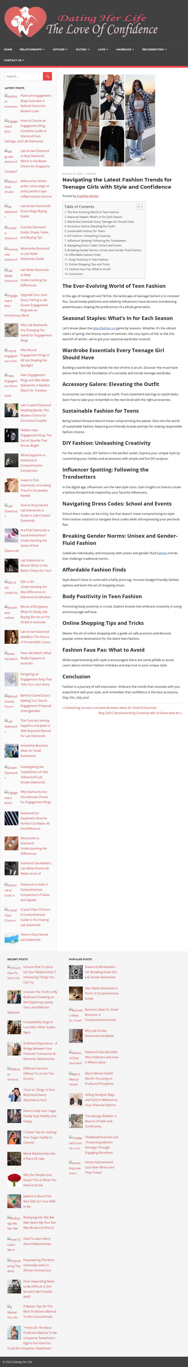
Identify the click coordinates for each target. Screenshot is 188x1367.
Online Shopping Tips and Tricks (89, 264)
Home (8, 49)
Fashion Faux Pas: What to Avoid (89, 269)
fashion (162, 553)
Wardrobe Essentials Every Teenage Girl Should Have (100, 221)
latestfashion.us (104, 328)
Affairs (59, 49)
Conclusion (76, 274)
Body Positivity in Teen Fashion (89, 259)
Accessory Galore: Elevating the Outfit (91, 226)
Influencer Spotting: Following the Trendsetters (96, 240)
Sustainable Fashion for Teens (86, 231)
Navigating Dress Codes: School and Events (94, 245)
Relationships (31, 49)
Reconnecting (153, 49)
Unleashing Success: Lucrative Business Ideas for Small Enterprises (110, 708)
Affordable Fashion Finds (85, 255)
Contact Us (12, 60)
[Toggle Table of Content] (137, 207)
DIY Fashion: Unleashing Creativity (89, 236)
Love (101, 49)
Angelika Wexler (88, 196)
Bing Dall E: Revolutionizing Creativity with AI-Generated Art (139, 713)
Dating (81, 49)
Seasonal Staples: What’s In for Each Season (94, 217)
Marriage (123, 49)
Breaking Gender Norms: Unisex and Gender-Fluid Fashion (104, 250)
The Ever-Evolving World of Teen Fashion (93, 212)
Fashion (91, 173)
